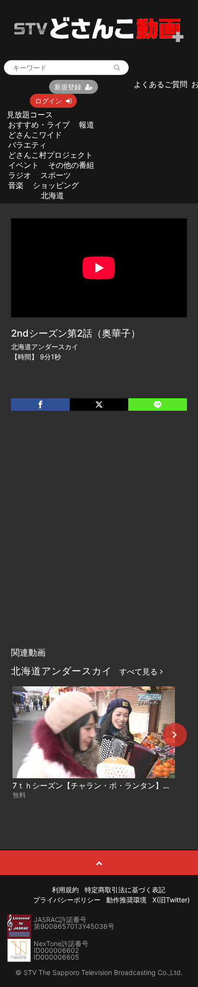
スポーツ (55, 175)
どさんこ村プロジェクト (50, 155)
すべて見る (139, 671)
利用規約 (65, 890)
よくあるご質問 (160, 84)
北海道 (52, 195)
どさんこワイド (35, 134)
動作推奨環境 (126, 900)
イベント (23, 165)
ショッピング (56, 185)
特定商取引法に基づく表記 (125, 890)
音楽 (16, 185)
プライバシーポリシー (66, 900)
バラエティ (27, 145)
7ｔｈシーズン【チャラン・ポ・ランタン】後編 (95, 785)
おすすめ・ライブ (39, 124)
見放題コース (30, 114)
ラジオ (19, 175)
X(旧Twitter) (171, 900)
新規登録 (67, 87)
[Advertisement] (99, 539)
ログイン (48, 101)
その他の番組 (71, 165)
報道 (86, 124)
